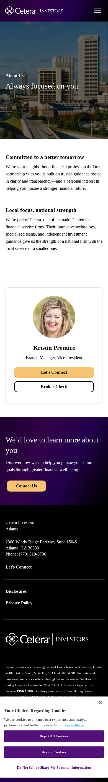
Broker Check (54, 386)
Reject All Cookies (54, 736)
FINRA (22, 691)
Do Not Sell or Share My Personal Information (54, 767)
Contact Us (26, 486)
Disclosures (16, 591)
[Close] (100, 702)
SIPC (30, 691)
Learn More (74, 725)
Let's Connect (54, 372)
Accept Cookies (54, 752)
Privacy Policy (19, 602)
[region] (54, 737)
